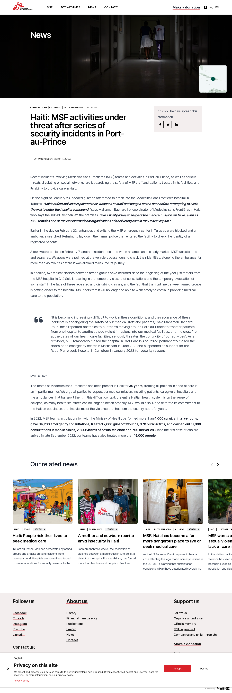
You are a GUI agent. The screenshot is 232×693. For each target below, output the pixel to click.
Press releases (162, 529)
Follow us (180, 613)
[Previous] (212, 464)
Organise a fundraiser (188, 618)
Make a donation (186, 7)
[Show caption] (68, 520)
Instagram (20, 624)
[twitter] (168, 124)
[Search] (211, 7)
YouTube (19, 629)
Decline (204, 668)
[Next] (217, 464)
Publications (74, 624)
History (71, 613)
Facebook (19, 613)
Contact (111, 7)
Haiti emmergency (73, 107)
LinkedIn (19, 634)
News (92, 7)
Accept (178, 668)
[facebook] (160, 124)
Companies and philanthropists (195, 634)
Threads (18, 618)
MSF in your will (184, 629)
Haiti (56, 107)
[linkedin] (176, 124)
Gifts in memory (185, 624)
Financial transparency (81, 618)
